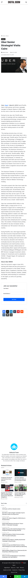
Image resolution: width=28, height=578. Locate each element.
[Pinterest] (18, 311)
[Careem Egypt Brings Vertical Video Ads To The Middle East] (21, 487)
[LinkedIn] (11, 311)
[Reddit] (21, 311)
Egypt (6, 105)
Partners (22, 567)
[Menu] (2, 2)
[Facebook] (3, 311)
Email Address (7, 293)
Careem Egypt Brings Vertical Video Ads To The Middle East (20, 494)
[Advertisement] (14, 20)
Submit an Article (7, 570)
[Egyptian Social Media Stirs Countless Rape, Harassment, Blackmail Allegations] (7, 487)
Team (17, 567)
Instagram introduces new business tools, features (6, 479)
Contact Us (14, 570)
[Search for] (26, 2)
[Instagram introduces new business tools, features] (7, 472)
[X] (7, 311)
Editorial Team (5, 52)
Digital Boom (7, 567)
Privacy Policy (22, 570)
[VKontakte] (3, 314)
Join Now (14, 299)
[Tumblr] (14, 311)
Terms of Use (14, 572)
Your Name (6, 288)
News (7, 35)
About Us (13, 567)
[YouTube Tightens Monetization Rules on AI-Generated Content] (21, 472)
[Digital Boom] (14, 2)
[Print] (11, 314)
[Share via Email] (7, 314)
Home (3, 35)
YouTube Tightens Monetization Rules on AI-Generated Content (20, 479)
